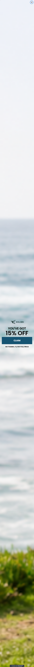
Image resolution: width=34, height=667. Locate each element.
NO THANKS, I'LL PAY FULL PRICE (17, 346)
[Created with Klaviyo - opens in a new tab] (17, 666)
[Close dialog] (31, 2)
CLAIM (17, 340)
